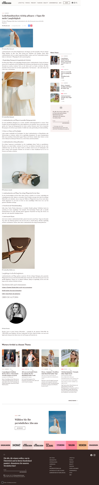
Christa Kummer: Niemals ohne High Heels (66, 97)
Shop (66, 2)
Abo (60, 2)
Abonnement (20, 428)
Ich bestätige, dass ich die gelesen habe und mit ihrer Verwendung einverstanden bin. (61, 127)
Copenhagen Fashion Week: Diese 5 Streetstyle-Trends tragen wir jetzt (66, 61)
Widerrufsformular (55, 468)
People (27, 2)
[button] (2, 482)
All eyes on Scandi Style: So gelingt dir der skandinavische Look (66, 74)
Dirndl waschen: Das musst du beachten (11, 290)
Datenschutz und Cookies (57, 470)
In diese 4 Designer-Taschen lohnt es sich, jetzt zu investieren (17, 287)
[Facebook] (29, 26)
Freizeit (33, 2)
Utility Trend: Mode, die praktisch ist (11, 293)
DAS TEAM (52, 457)
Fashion (39, 2)
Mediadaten (53, 460)
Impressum (52, 464)
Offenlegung (53, 462)
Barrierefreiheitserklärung (57, 472)
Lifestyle (21, 2)
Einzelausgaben (73, 468)
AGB (51, 466)
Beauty (46, 2)
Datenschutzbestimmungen (58, 127)
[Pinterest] (31, 26)
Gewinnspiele (53, 2)
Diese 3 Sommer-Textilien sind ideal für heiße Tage (66, 86)
